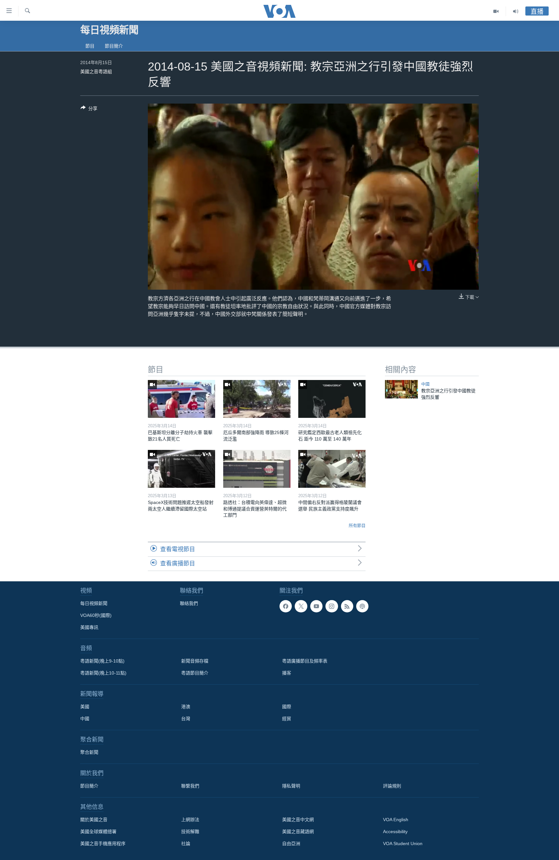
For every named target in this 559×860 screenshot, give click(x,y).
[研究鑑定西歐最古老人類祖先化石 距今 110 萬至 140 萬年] (332, 399)
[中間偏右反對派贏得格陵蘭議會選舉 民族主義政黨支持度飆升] (332, 469)
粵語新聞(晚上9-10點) (102, 661)
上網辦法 (190, 819)
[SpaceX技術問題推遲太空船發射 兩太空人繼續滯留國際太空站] (181, 469)
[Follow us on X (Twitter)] (301, 606)
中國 (425, 384)
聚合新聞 (89, 752)
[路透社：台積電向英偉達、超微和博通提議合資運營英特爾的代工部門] (256, 469)
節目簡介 (114, 46)
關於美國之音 (93, 819)
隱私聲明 (291, 785)
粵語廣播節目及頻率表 (304, 661)
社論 (185, 843)
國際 (286, 706)
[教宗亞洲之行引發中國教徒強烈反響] (401, 389)
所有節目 (357, 525)
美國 (84, 706)
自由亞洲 (291, 843)
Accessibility (395, 831)
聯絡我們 (189, 603)
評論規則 (392, 785)
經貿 (286, 718)
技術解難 (190, 831)
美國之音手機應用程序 (103, 843)
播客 (286, 673)
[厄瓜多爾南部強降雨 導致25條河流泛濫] (256, 399)
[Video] (496, 11)
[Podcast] (362, 606)
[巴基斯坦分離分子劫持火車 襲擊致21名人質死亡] (181, 399)
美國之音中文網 (298, 819)
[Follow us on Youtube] (316, 606)
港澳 (185, 706)
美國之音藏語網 (298, 831)
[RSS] (347, 606)
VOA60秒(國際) (96, 615)
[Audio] (515, 11)
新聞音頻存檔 (194, 661)
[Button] (89, 110)
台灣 (185, 718)
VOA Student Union (402, 843)
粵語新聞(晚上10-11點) (103, 673)
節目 (89, 46)
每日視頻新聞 (93, 603)
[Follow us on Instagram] (331, 606)
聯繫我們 (190, 785)
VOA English (395, 819)
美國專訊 (89, 627)
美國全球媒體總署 (98, 831)
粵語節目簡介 (194, 673)
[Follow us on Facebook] (286, 606)
